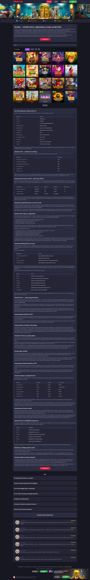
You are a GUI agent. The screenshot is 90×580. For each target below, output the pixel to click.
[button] (1, 11)
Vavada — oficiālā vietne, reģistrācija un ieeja (45, 568)
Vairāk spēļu (45, 105)
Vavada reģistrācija (45, 468)
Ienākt (56, 1)
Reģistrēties (49, 1)
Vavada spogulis (45, 39)
